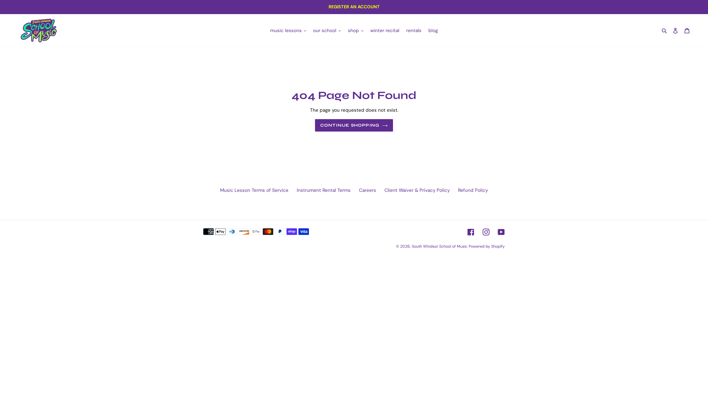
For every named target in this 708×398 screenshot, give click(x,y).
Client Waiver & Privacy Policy (417, 190)
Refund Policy (473, 190)
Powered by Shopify (487, 246)
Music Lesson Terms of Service (254, 190)
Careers (367, 190)
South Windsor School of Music (439, 246)
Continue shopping (349, 125)
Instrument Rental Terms (324, 190)
